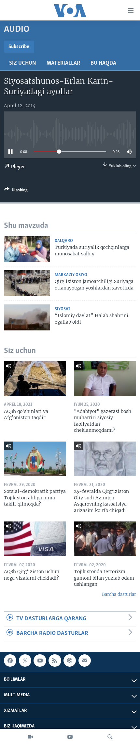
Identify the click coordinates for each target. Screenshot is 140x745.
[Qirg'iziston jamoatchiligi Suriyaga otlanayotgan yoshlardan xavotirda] (27, 283)
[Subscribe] (84, 660)
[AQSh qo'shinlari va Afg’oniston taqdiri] (35, 378)
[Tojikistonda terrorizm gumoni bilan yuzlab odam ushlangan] (105, 538)
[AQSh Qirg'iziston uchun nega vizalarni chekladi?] (35, 538)
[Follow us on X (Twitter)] (25, 660)
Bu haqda (103, 63)
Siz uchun (22, 63)
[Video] (30, 737)
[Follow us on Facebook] (10, 660)
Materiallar (63, 63)
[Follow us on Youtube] (40, 660)
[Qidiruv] (110, 737)
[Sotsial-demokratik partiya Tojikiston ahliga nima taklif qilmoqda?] (35, 459)
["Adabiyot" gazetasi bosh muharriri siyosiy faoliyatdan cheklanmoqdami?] (105, 378)
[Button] (16, 191)
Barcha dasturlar (119, 594)
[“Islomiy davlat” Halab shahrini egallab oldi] (27, 317)
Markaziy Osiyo (71, 275)
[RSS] (55, 660)
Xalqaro (64, 241)
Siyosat (62, 309)
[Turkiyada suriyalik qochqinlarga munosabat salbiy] (27, 249)
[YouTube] (70, 737)
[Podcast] (69, 660)
